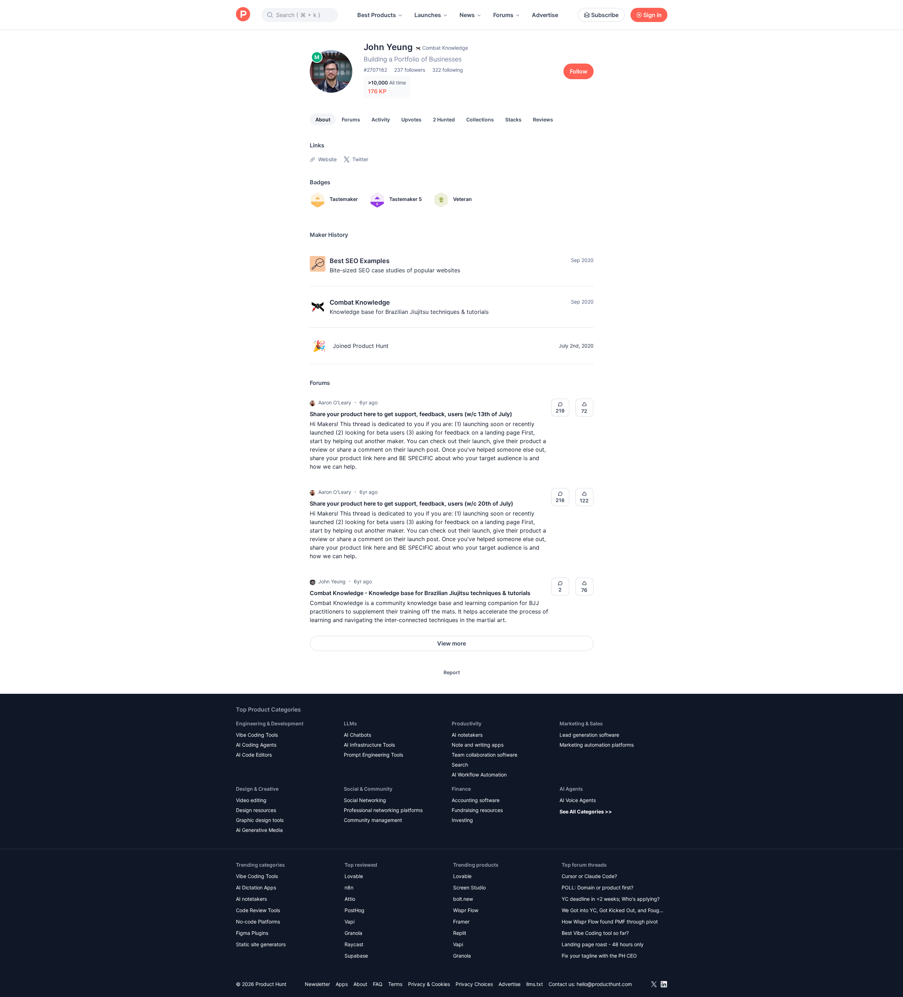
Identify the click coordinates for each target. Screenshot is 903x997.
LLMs (350, 723)
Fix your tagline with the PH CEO (599, 956)
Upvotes (411, 119)
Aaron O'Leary (334, 402)
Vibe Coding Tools (257, 735)
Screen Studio (469, 887)
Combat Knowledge (360, 302)
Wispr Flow (465, 910)
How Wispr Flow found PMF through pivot (610, 922)
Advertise (545, 14)
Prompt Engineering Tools (373, 755)
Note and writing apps (477, 745)
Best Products (376, 14)
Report (452, 672)
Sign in (652, 14)
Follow (578, 71)
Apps (342, 984)
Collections (480, 119)
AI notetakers (467, 735)
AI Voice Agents (578, 800)
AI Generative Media (259, 830)
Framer (461, 922)
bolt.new (463, 899)
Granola (353, 933)
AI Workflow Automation (479, 775)
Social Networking (365, 800)
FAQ (377, 984)
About (322, 119)
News (467, 14)
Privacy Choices (474, 984)
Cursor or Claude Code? (589, 876)
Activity (380, 119)
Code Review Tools (258, 910)
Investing (462, 820)
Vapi (349, 922)
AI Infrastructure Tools (369, 745)
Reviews (543, 119)
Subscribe (604, 14)
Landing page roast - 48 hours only (603, 944)
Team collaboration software (484, 755)
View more (451, 643)
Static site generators (261, 944)
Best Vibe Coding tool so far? (595, 933)
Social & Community (368, 789)
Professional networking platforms (383, 810)
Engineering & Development (269, 723)
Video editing (251, 800)
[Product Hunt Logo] (243, 14)
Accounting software (476, 800)
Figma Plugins (252, 933)
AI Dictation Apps (256, 887)
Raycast (354, 944)
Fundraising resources (477, 810)
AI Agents (571, 789)
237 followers (409, 70)
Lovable (354, 876)
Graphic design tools (259, 820)
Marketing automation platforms (597, 745)
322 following (447, 70)
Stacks (513, 119)
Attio (350, 899)
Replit (459, 933)
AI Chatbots (357, 735)
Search (460, 765)
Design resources (256, 810)
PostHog (354, 910)
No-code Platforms (258, 922)
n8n (349, 887)
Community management (373, 820)
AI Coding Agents (256, 745)
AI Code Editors (254, 755)
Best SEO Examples (360, 261)
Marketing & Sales (581, 723)
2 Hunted (444, 119)
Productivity (466, 723)
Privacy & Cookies (429, 984)
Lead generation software (589, 735)
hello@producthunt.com (604, 984)
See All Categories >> (586, 811)
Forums (503, 14)
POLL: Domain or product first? (597, 887)
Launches (427, 14)
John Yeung (332, 581)
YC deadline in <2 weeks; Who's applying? (611, 899)
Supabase (356, 956)
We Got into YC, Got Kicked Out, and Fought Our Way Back (613, 911)
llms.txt (534, 984)
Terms (395, 984)
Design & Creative (257, 789)
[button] (312, 402)
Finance (461, 789)
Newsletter (317, 984)
